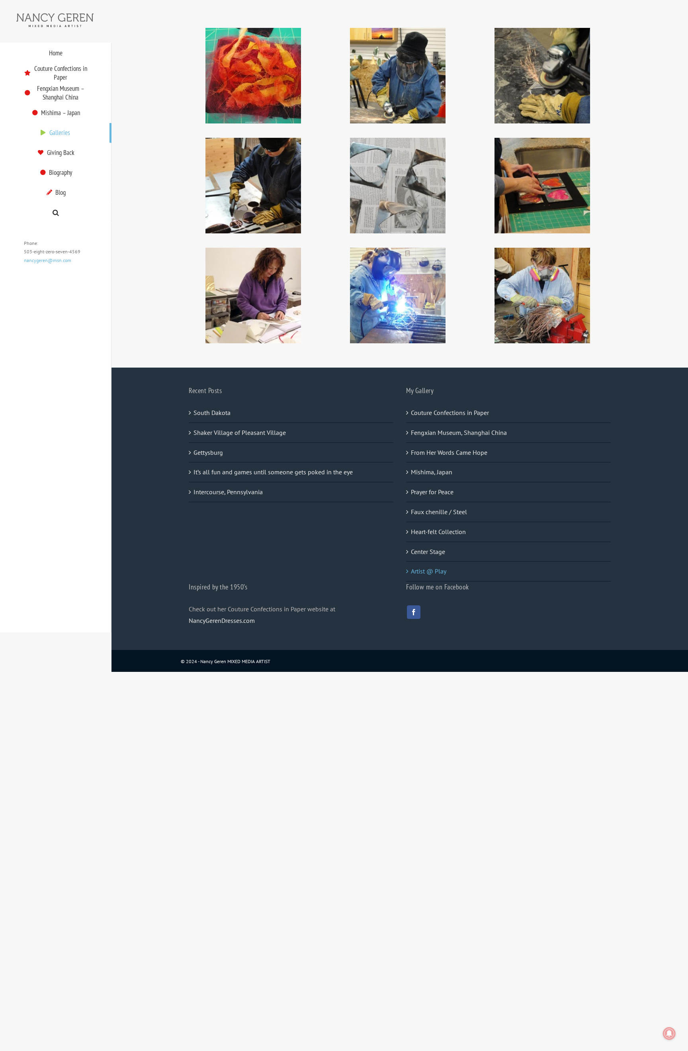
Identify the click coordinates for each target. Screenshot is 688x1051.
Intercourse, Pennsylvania (228, 492)
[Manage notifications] (669, 1033)
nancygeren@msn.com (47, 260)
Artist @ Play (428, 571)
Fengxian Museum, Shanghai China (459, 432)
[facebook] (413, 612)
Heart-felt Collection (438, 532)
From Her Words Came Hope (449, 452)
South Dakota (212, 413)
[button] (55, 213)
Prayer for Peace (432, 492)
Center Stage (428, 552)
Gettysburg (208, 452)
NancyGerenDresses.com (222, 620)
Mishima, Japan (431, 472)
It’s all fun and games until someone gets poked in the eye (273, 472)
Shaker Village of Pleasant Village (240, 432)
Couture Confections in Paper (450, 413)
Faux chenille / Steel (439, 512)
